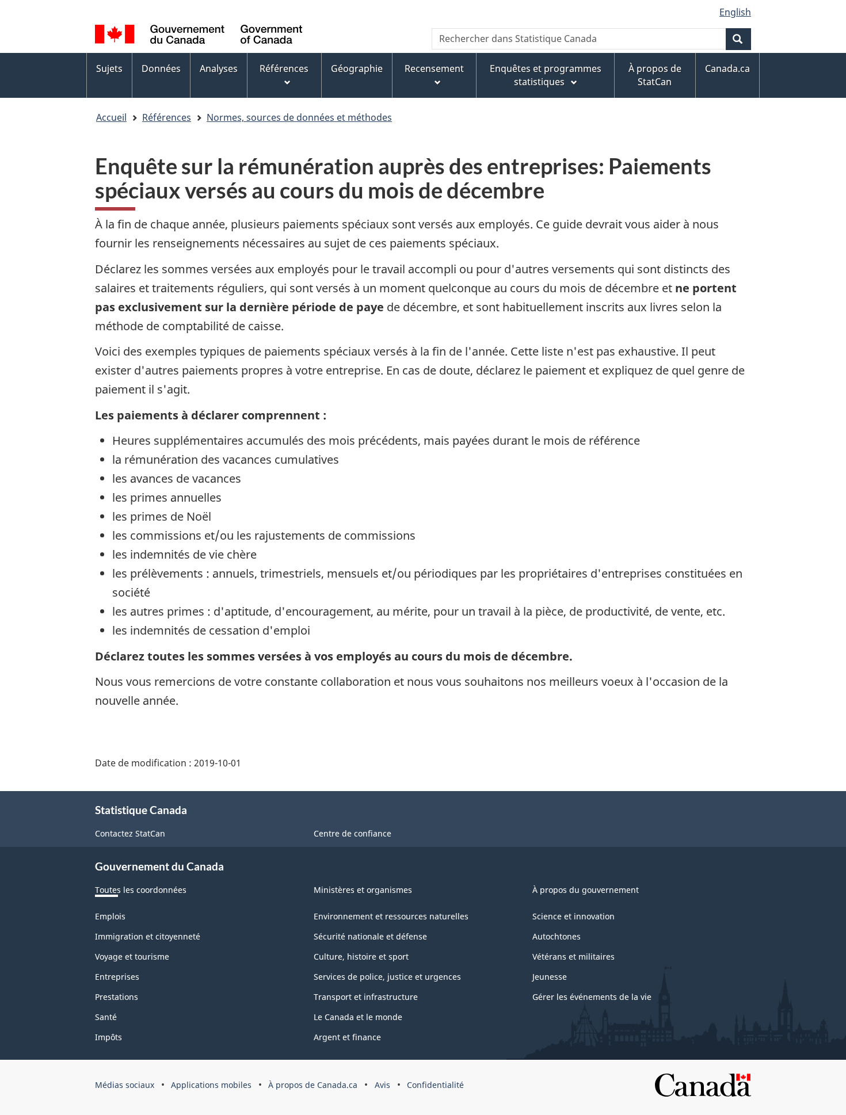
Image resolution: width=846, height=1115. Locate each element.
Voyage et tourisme (132, 956)
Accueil (111, 117)
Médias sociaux (124, 1084)
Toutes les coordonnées (140, 889)
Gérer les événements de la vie (591, 996)
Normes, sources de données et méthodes (299, 117)
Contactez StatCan (130, 833)
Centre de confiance (352, 833)
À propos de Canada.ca (312, 1084)
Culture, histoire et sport (361, 956)
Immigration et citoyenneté (147, 936)
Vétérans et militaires (573, 956)
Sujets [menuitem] (109, 68)
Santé (106, 1016)
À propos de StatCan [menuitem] (654, 75)
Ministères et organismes (363, 889)
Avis (382, 1084)
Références (166, 117)
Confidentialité (435, 1084)
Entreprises (117, 976)
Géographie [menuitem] (357, 68)
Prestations (116, 996)
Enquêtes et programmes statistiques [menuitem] (545, 75)
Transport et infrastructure (366, 996)
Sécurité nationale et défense (370, 936)
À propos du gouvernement (585, 889)
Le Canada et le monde (358, 1016)
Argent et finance (347, 1037)
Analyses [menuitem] (219, 68)
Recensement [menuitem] (434, 68)
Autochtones (556, 936)
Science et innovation (573, 916)
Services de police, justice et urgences (387, 976)
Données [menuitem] (161, 68)
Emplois (110, 916)
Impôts (108, 1037)
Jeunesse (549, 976)
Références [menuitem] (284, 68)
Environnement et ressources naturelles (391, 916)
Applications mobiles (211, 1084)
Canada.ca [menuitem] (727, 68)
